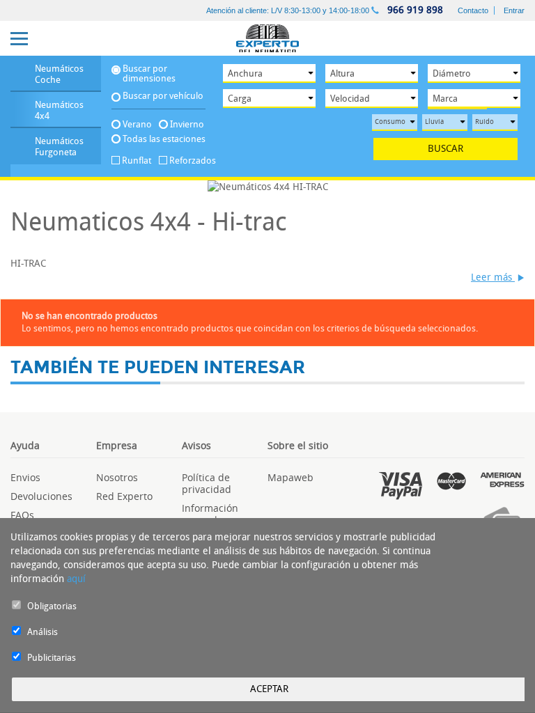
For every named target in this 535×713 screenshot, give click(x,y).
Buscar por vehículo (163, 96)
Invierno (187, 124)
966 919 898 (414, 10)
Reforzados (187, 161)
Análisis (42, 632)
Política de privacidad (206, 483)
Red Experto (124, 496)
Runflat (136, 161)
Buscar (445, 149)
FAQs (22, 515)
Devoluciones (41, 496)
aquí (76, 579)
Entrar (514, 10)
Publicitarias (51, 657)
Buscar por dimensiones (149, 74)
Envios (25, 477)
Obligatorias (52, 606)
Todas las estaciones (164, 139)
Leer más (493, 277)
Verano (137, 124)
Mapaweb (290, 477)
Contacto (473, 10)
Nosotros (117, 477)
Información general (210, 513)
